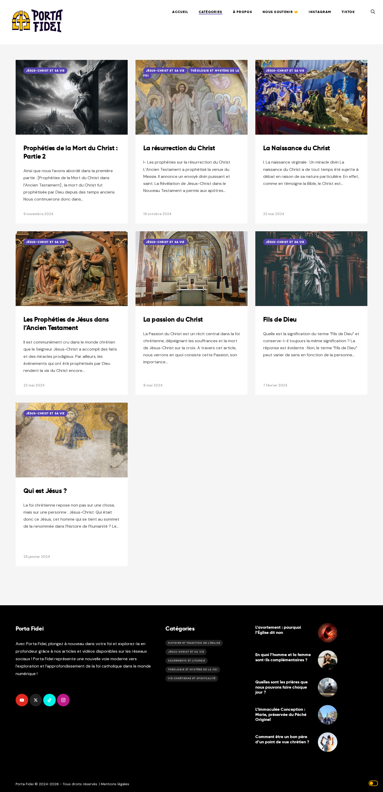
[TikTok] (49, 700)
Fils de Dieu (280, 319)
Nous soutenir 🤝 (281, 12)
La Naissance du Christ (296, 148)
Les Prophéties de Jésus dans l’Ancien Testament (66, 323)
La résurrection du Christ (179, 148)
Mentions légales (115, 784)
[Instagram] (63, 700)
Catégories (211, 12)
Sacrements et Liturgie (186, 660)
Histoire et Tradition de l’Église (194, 643)
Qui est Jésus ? (45, 491)
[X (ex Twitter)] (35, 700)
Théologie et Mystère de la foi (191, 73)
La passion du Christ (173, 319)
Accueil (180, 12)
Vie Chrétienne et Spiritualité (191, 678)
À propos (242, 12)
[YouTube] (22, 700)
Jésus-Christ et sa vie (45, 70)
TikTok (348, 12)
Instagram (320, 12)
